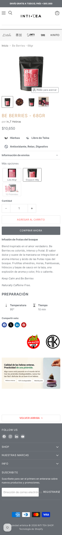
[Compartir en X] (10, 324)
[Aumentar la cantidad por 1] (32, 208)
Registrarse (51, 492)
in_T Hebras (14, 121)
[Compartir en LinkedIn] (17, 324)
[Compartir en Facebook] (4, 324)
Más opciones (10, 163)
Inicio (5, 45)
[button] (12, 175)
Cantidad (7, 201)
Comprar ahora (31, 230)
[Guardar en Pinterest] (23, 324)
